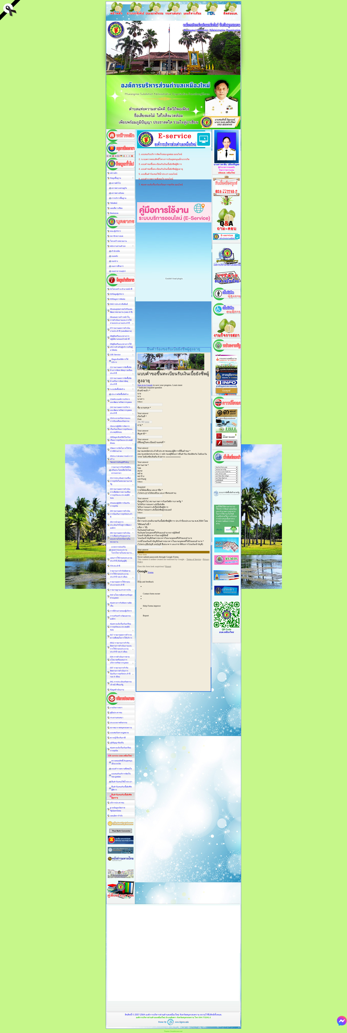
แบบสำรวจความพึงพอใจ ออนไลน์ (157, 179)
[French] (118, 156)
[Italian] (124, 156)
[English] (116, 156)
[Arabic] (110, 156)
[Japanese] (127, 156)
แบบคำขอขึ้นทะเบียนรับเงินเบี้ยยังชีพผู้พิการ (161, 164)
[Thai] (108, 156)
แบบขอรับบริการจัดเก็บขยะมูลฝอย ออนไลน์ (161, 154)
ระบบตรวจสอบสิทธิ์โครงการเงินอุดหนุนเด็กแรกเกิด (165, 159)
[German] (121, 156)
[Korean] (129, 156)
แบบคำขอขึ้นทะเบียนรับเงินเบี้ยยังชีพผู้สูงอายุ (162, 169)
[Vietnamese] (132, 156)
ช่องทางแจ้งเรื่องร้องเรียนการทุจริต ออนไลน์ (162, 184)
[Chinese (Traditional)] (113, 156)
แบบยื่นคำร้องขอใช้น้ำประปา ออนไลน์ (159, 174)
